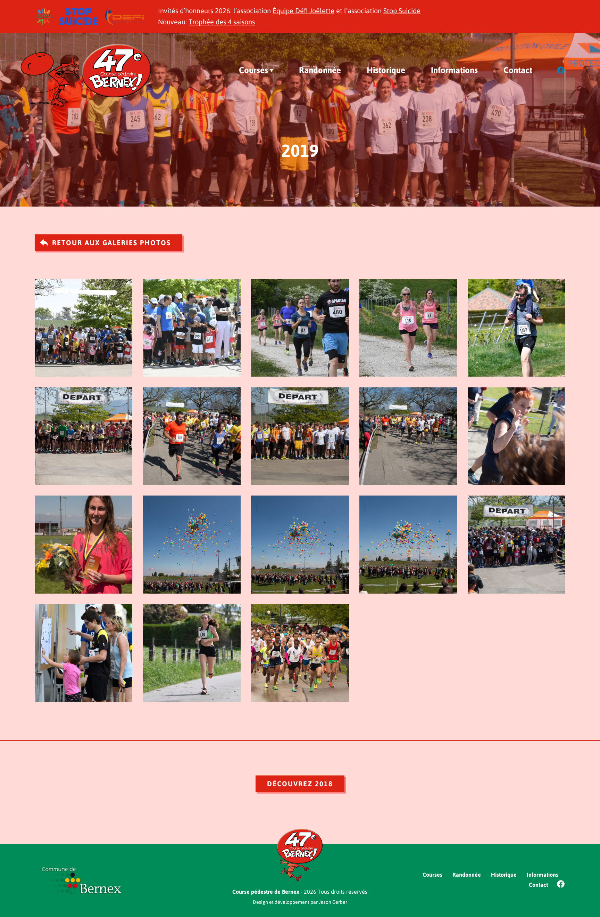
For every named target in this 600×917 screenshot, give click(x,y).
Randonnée (320, 70)
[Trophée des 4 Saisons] (43, 12)
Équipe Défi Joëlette (303, 11)
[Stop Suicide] (78, 12)
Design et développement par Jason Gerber (300, 902)
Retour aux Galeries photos (111, 243)
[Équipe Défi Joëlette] (124, 12)
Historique (386, 70)
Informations (454, 70)
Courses (253, 70)
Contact (517, 70)
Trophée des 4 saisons (222, 22)
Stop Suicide (401, 11)
